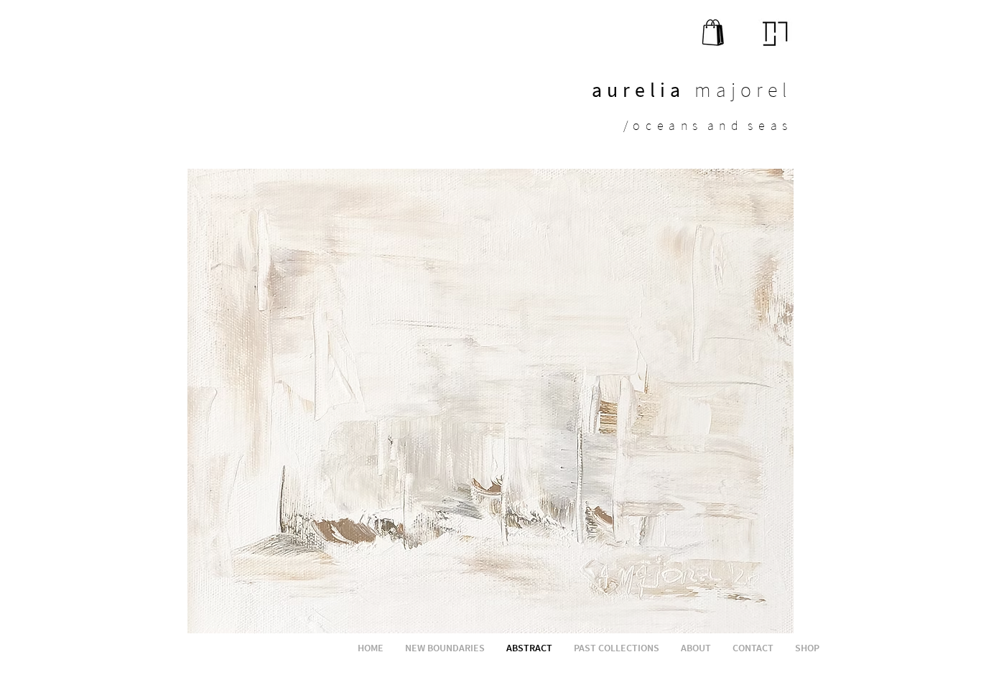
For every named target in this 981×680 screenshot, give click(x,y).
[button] (490, 401)
